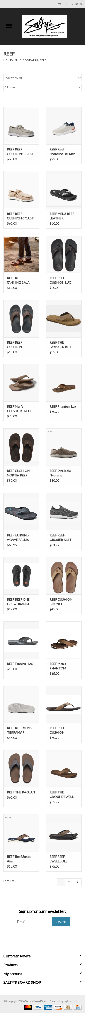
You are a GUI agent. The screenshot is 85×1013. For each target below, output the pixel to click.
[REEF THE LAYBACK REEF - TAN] (64, 318)
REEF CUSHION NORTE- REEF (18, 473)
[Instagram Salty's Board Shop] (46, 935)
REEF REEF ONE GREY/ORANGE (18, 601)
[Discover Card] (57, 1006)
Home (7, 60)
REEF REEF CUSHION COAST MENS (20, 216)
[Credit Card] (77, 1006)
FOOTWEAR (30, 60)
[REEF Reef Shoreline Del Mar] (64, 126)
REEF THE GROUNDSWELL (62, 794)
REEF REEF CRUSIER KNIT (61, 537)
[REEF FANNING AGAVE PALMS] (21, 511)
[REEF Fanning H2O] (21, 640)
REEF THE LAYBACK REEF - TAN (62, 344)
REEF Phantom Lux (63, 406)
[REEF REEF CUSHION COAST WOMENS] (21, 126)
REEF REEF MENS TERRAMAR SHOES (19, 730)
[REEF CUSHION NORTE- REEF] (21, 447)
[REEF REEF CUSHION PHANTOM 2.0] (64, 704)
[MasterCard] (27, 1006)
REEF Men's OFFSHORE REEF (19, 408)
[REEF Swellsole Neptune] (64, 447)
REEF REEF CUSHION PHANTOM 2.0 (60, 730)
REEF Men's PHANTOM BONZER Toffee (61, 666)
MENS (17, 60)
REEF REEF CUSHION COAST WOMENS (20, 151)
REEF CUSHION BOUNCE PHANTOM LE (61, 601)
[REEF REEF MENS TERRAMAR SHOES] (21, 704)
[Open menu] (9, 25)
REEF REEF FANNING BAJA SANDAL (18, 280)
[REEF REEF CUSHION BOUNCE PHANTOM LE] (21, 318)
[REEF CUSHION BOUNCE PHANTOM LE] (64, 575)
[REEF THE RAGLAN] (21, 768)
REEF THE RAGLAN (21, 792)
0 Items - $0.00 (72, 4)
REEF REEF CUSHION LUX (60, 280)
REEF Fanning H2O (20, 664)
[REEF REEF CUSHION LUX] (64, 254)
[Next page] (77, 882)
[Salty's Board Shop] (51, 26)
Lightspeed (70, 1001)
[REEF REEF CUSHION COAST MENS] (21, 190)
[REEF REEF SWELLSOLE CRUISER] (64, 833)
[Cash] (67, 1006)
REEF (43, 60)
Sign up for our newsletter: (42, 911)
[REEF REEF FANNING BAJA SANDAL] (21, 254)
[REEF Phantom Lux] (64, 383)
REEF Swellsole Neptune (60, 473)
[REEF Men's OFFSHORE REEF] (21, 383)
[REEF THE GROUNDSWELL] (64, 768)
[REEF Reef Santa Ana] (21, 833)
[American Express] (47, 1006)
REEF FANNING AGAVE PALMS (18, 537)
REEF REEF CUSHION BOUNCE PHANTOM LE (17, 344)
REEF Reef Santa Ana (19, 859)
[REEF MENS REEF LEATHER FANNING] (64, 190)
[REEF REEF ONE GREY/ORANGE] (21, 575)
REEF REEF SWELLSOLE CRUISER (59, 859)
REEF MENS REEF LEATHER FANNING (62, 216)
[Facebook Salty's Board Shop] (38, 935)
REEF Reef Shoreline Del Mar (62, 151)
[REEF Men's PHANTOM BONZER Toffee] (64, 640)
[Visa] (37, 1006)
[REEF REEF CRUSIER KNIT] (64, 511)
